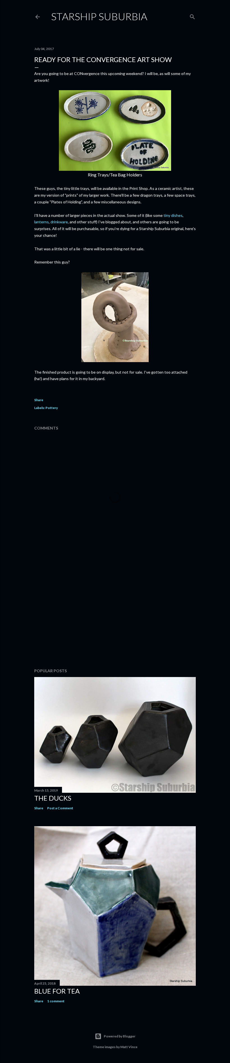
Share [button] (38, 400)
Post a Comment (60, 808)
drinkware (59, 221)
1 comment (56, 1001)
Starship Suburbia (99, 16)
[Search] (192, 15)
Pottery (51, 408)
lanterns (41, 221)
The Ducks (52, 798)
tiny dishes (173, 215)
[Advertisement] (115, 615)
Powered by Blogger (119, 1036)
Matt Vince (128, 1047)
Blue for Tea (57, 991)
